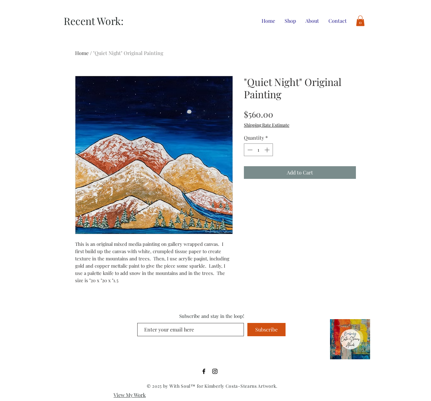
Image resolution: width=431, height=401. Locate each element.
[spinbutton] (258, 150)
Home (82, 53)
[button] (360, 20)
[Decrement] (249, 150)
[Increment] (267, 150)
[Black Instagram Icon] (214, 371)
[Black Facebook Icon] (203, 371)
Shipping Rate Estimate (266, 125)
